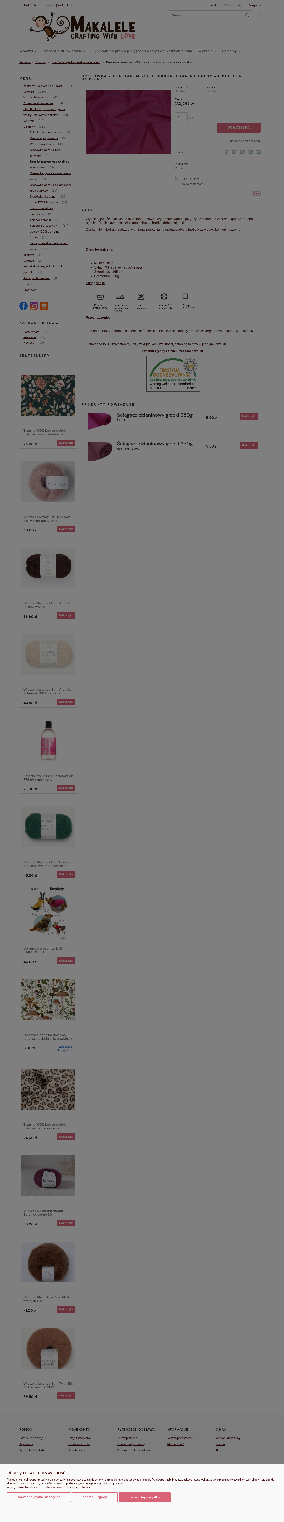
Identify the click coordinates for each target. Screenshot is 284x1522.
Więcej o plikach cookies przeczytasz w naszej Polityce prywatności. (48, 1487)
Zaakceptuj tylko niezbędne (38, 1497)
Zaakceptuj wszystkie (144, 1497)
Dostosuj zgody (95, 1497)
